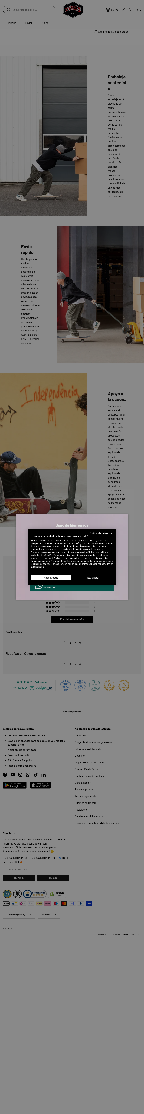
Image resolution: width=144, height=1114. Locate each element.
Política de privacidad (101, 533)
